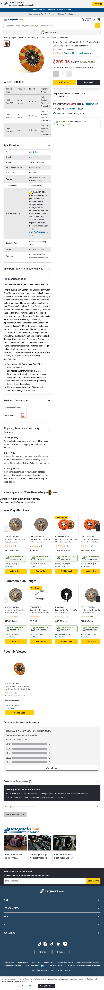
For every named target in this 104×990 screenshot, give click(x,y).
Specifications (12, 145)
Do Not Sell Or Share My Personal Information (84, 966)
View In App (97, 4)
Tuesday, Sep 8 (91, 104)
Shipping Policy (29, 444)
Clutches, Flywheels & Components (42, 38)
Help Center (51, 492)
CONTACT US (9, 933)
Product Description (15, 278)
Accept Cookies (46, 986)
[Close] (100, 980)
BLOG (6, 925)
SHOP (6, 900)
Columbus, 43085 (75, 109)
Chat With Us (49, 492)
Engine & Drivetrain (18, 38)
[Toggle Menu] (5, 19)
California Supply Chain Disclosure (88, 962)
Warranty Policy (36, 478)
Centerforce (34, 157)
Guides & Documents (16, 400)
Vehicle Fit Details (14, 82)
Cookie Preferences (32, 966)
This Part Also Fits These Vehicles (23, 268)
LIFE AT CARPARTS (12, 908)
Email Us (50, 492)
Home (6, 38)
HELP (6, 916)
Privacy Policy (49, 962)
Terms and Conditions (65, 962)
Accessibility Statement (12, 966)
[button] (52, 4)
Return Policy (29, 463)
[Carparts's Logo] (15, 19)
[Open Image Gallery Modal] (31, 58)
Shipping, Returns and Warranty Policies (21, 430)
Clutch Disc (33, 152)
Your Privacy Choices (56, 966)
